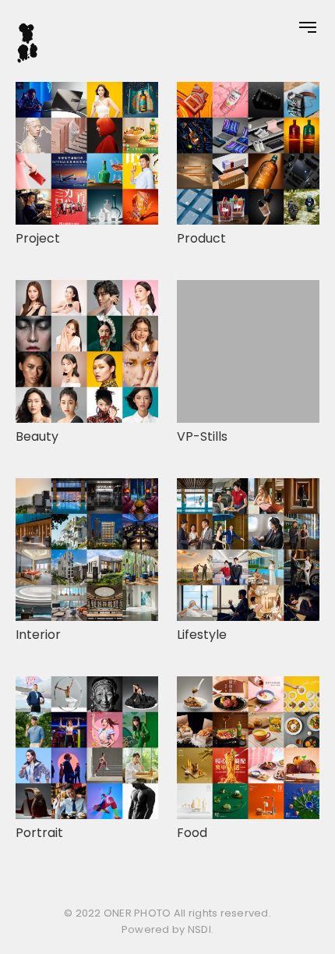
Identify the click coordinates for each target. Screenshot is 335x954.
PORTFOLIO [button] (11, 472)
